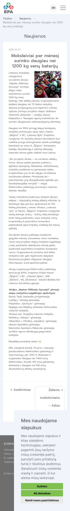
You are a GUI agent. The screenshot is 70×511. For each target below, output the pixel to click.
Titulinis (7, 18)
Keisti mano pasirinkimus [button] (42, 500)
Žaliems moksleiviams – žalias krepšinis (50, 402)
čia (39, 341)
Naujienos (25, 18)
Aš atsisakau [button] (42, 493)
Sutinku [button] (42, 486)
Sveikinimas (22, 389)
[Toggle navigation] (63, 8)
